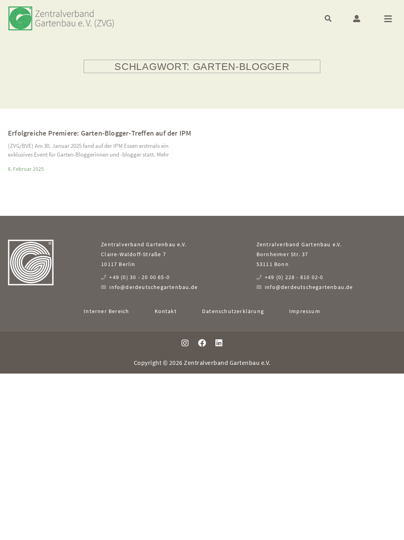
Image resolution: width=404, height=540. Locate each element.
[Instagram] (185, 343)
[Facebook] (202, 343)
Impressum (304, 311)
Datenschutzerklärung (233, 311)
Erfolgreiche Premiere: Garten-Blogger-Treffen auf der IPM (99, 133)
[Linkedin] (218, 343)
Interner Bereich (106, 311)
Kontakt (166, 311)
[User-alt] (356, 18)
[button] (328, 18)
